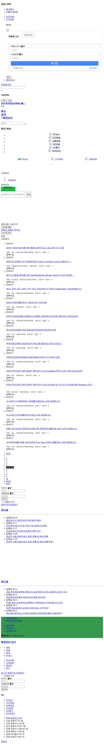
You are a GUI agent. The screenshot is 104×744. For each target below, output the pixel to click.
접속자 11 (10, 80)
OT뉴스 (25, 159)
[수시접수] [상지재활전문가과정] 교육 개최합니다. (28, 415)
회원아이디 (18, 46)
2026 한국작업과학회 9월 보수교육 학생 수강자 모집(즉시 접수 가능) (36, 592)
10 (7, 479)
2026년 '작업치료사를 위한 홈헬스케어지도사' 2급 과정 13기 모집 (35, 248)
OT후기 (9, 711)
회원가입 (28, 35)
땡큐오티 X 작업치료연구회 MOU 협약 (23, 520)
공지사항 (10, 17)
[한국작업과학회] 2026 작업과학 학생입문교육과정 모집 (31, 330)
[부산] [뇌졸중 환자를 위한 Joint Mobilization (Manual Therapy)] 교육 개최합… (40, 275)
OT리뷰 (9, 708)
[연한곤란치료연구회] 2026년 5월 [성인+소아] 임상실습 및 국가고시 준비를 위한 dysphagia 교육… (49, 385)
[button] (9, 655)
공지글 (4, 510)
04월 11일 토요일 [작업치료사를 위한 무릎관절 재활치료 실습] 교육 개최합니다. (41, 429)
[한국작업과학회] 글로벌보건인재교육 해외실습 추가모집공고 (34, 343)
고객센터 (10, 19)
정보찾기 (93, 68)
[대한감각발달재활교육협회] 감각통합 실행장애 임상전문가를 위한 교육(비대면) (42, 316)
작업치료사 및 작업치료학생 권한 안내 (23, 531)
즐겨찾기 (10, 9)
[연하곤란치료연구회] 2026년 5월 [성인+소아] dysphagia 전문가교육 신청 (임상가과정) (44, 371)
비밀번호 (17, 54)
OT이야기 (10, 713)
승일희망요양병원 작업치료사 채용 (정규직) (25, 597)
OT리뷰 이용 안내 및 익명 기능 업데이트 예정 (26, 526)
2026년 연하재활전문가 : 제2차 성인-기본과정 (26, 302)
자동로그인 (18, 68)
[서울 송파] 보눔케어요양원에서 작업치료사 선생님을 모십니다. (34, 603)
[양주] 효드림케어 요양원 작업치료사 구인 (25, 608)
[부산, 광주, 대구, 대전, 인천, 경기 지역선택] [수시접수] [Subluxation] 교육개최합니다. (44, 289)
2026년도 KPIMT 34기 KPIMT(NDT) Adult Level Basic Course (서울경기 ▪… (39, 261)
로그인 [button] (4, 673)
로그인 (4, 499)
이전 (3, 101)
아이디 (6, 488)
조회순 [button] (11, 230)
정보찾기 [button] (20, 673)
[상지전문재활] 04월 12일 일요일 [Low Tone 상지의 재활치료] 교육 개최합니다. (41, 442)
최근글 (4, 581)
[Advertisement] (21, 168)
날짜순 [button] (4, 230)
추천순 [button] (17, 230)
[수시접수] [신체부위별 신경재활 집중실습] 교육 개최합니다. (33, 401)
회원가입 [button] (12, 673)
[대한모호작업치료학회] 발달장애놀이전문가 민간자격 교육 (33, 357)
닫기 (8, 77)
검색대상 (5, 185)
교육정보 (12, 180)
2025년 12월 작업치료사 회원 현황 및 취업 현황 (27, 536)
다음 (9, 101)
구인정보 (59, 159)
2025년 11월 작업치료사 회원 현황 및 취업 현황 (27, 542)
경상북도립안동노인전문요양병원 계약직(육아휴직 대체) (31, 613)
